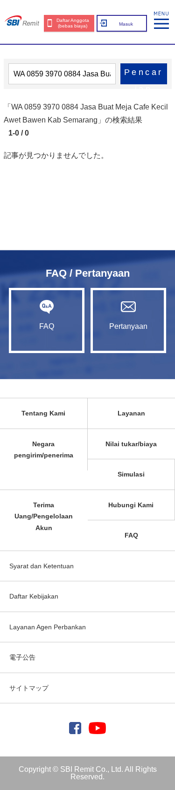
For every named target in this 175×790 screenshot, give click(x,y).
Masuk (126, 24)
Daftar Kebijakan (33, 596)
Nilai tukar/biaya (131, 444)
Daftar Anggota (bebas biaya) (72, 23)
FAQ (46, 326)
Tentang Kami (43, 413)
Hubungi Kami (131, 505)
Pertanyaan (128, 326)
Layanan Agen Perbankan (47, 627)
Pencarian (143, 76)
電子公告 (22, 657)
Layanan (131, 413)
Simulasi (131, 474)
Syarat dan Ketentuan (41, 566)
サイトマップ (29, 688)
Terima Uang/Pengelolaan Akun (43, 516)
